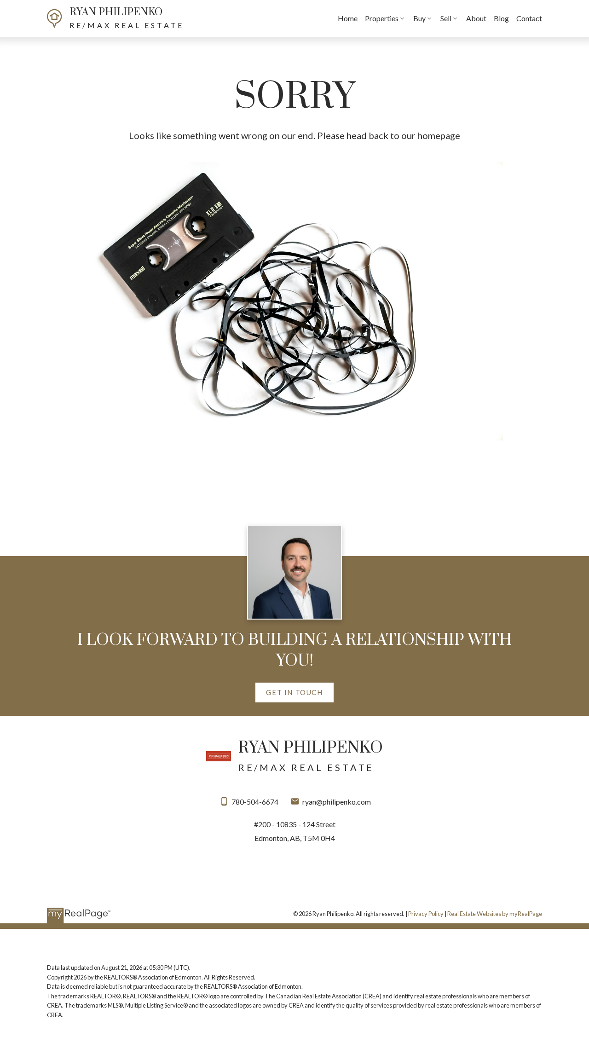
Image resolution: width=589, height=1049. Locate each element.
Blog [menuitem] (501, 18)
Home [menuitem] (348, 18)
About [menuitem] (476, 18)
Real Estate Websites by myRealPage (494, 913)
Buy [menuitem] (419, 18)
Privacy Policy (426, 913)
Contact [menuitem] (529, 18)
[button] (294, 693)
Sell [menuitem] (445, 18)
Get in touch (294, 692)
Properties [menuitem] (381, 18)
